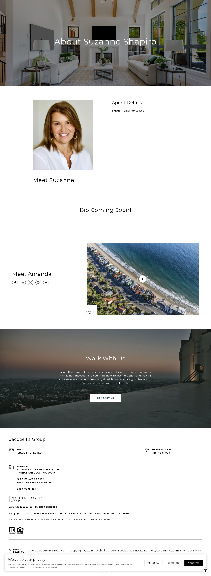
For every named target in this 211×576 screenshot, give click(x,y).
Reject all (153, 563)
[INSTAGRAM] (38, 282)
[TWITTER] (30, 282)
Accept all (193, 563)
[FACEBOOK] (15, 282)
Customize (173, 563)
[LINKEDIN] (23, 282)
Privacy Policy (192, 550)
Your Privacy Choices (105, 573)
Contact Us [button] (105, 398)
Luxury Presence (53, 550)
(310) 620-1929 (160, 453)
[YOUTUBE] (46, 282)
